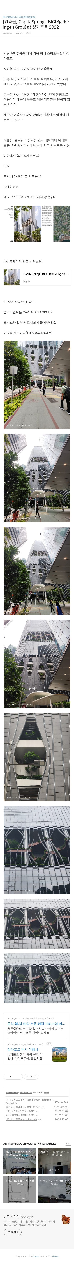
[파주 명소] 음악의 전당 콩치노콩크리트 (23, 1107)
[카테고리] (4, 4)
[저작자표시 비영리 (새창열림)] (41, 1076)
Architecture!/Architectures (19, 17)
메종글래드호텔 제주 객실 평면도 (20, 1111)
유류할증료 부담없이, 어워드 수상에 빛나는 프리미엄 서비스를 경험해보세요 (35, 1030)
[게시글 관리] (19, 1076)
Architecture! (12, 1092)
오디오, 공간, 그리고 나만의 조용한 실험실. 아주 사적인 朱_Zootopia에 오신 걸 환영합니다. (29, 1223)
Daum (36, 1256)
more (68, 1143)
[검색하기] (69, 4)
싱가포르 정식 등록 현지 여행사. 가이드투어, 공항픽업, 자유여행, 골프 (25, 1056)
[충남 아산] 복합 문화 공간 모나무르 (21, 1119)
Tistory (55, 1256)
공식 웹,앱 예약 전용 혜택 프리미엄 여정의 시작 (36, 1024)
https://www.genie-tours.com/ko (26, 1044)
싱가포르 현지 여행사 (22, 1049)
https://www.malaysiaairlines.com (27, 1018)
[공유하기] (14, 1076)
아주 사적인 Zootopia (19, 1217)
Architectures (26, 1092)
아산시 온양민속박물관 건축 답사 (20, 1115)
